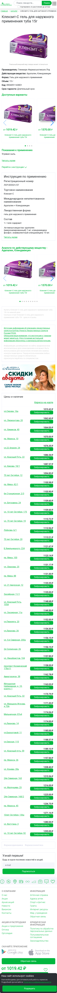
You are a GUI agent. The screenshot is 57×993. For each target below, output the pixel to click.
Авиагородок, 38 (12, 676)
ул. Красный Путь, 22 (14, 457)
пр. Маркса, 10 (11, 438)
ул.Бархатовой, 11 (13, 732)
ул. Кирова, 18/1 (12, 466)
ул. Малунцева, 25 (13, 787)
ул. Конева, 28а (11, 769)
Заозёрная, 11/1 (12, 594)
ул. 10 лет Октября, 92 (15, 833)
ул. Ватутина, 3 (11, 824)
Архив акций (8, 902)
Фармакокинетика (34, 845)
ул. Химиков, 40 (11, 429)
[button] (25, 145)
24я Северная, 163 (13, 778)
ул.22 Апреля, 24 (12, 448)
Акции (5, 898)
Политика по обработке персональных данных (41, 929)
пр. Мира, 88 (10, 576)
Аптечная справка (39, 895)
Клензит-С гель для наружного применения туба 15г (18, 136)
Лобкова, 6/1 (10, 530)
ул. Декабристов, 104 (14, 658)
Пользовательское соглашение (39, 936)
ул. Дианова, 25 (11, 566)
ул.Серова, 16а (11, 411)
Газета (33, 906)
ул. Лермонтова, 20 (13, 420)
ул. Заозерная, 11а (13, 612)
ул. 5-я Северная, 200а (15, 640)
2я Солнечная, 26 (12, 649)
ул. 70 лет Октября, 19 (15, 521)
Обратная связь (38, 916)
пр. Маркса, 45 (11, 806)
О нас (4, 895)
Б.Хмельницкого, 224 (14, 548)
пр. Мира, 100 (10, 557)
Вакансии (6, 909)
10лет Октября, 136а (14, 815)
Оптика (5, 929)
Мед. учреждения (38, 913)
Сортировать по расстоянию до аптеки (35, 7)
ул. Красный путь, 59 (14, 751)
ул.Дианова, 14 (11, 723)
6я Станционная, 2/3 (14, 493)
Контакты (6, 913)
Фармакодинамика (13, 845)
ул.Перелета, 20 (11, 621)
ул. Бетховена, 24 (12, 502)
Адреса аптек (36, 898)
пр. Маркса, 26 (11, 760)
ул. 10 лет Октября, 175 (15, 512)
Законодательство (39, 941)
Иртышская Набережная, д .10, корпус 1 (13, 686)
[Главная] (6, 4)
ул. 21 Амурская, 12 (13, 585)
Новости (6, 906)
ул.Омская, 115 (11, 741)
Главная (4, 11)
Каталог (14, 11)
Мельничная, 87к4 (13, 714)
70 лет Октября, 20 (13, 539)
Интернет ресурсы (39, 909)
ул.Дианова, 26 (11, 631)
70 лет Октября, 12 (13, 475)
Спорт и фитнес (37, 902)
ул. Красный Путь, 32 (14, 696)
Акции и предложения (12, 926)
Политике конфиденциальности (37, 982)
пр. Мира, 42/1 (11, 484)
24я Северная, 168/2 (14, 796)
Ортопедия (7, 933)
